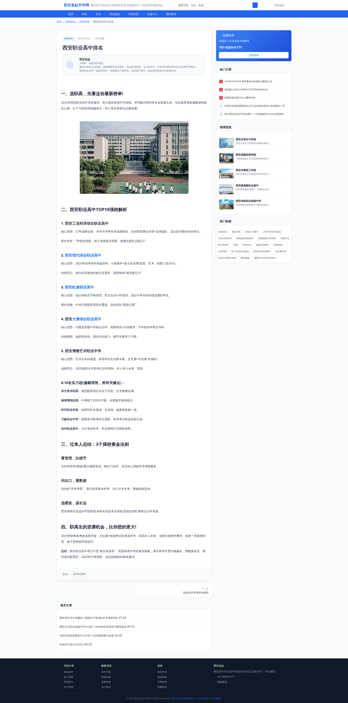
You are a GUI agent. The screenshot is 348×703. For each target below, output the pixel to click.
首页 (70, 14)
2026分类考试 (225, 238)
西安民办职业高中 (262, 251)
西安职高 (236, 231)
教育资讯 (162, 671)
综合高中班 (281, 251)
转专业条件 (223, 244)
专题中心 (152, 14)
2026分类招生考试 (227, 257)
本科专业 (247, 244)
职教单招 (278, 244)
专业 (98, 14)
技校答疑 (106, 681)
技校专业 (285, 238)
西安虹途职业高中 (79, 287)
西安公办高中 (251, 231)
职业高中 (68, 671)
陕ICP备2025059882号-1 (184, 698)
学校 (84, 14)
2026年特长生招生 (272, 231)
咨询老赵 (279, 5)
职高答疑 (106, 677)
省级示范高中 (262, 244)
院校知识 (70, 21)
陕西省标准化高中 (245, 238)
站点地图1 (204, 698)
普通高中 (68, 681)
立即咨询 (254, 55)
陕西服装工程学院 (267, 238)
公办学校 (222, 251)
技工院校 (68, 677)
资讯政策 (114, 14)
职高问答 (84, 21)
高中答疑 (106, 671)
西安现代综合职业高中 (83, 255)
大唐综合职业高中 (86, 318)
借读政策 (162, 677)
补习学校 (68, 687)
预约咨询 (171, 14)
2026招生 (222, 231)
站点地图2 (216, 698)
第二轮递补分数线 (240, 251)
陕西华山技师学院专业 (265, 257)
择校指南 (245, 257)
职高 (235, 244)
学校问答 (133, 14)
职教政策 (162, 687)
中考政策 (162, 681)
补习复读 (106, 687)
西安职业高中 (79, 573)
